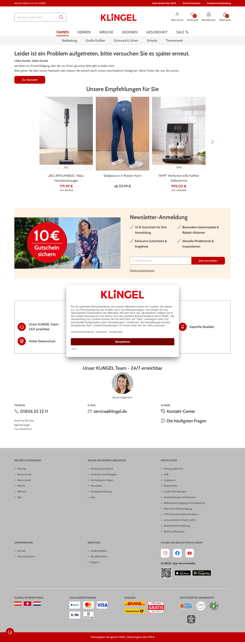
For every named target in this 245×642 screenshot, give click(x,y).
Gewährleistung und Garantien (180, 497)
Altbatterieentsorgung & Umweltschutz (184, 503)
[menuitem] (62, 32)
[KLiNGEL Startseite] (118, 17)
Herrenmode (24, 480)
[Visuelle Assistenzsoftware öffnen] (189, 619)
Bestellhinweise (99, 556)
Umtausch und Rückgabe (104, 474)
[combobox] (40, 17)
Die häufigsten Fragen (186, 420)
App (93, 497)
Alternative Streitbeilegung (178, 508)
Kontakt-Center (181, 411)
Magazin (95, 562)
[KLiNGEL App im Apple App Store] (183, 573)
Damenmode (24, 474)
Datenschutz (170, 485)
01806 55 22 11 (34, 411)
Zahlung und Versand (102, 468)
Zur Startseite (30, 79)
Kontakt (21, 550)
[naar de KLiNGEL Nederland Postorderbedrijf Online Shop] (37, 603)
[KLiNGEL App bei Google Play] (201, 572)
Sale (19, 497)
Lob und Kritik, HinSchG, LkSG (179, 520)
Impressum (170, 480)
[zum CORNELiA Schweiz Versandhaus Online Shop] (27, 603)
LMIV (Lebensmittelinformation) (181, 514)
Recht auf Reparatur (174, 531)
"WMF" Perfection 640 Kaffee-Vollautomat (179, 178)
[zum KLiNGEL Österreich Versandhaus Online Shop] (18, 603)
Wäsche (21, 485)
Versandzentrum (26, 556)
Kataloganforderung (101, 491)
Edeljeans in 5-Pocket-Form (123, 176)
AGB (166, 474)
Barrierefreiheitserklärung (177, 525)
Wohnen (21, 491)
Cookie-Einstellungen (175, 491)
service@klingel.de (110, 411)
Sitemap (21, 468)
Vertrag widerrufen (173, 468)
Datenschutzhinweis (142, 270)
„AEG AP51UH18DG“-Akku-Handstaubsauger (66, 178)
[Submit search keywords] (61, 17)
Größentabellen (99, 550)
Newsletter (96, 485)
